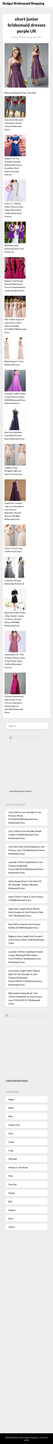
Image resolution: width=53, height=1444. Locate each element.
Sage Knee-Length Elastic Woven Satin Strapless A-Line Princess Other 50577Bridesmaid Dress (26, 912)
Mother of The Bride (18, 1167)
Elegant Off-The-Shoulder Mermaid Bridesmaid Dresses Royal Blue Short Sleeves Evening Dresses (13, 166)
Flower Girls (14, 1125)
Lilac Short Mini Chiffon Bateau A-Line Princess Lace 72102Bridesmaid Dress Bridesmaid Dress (26, 850)
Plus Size (12, 1184)
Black (10, 1108)
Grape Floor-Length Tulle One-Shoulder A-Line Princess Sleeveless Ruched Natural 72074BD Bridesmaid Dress (14, 511)
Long (10, 1150)
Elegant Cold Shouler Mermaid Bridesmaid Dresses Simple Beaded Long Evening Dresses (15, 286)
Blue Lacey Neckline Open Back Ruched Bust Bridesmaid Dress (15, 435)
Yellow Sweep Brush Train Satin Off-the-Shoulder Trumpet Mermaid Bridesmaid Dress (25, 885)
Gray (10, 1133)
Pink (10, 1176)
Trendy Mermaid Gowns (17, 1080)
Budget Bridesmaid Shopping (23, 3)
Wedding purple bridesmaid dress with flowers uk (14, 248)
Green (11, 1142)
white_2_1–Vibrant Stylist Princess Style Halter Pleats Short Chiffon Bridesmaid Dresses (14, 210)
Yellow (11, 1227)
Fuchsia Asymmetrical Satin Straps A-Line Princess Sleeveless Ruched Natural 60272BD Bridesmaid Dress (14, 704)
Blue (10, 1116)
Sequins (12, 1210)
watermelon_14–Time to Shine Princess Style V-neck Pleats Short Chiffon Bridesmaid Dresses (15, 661)
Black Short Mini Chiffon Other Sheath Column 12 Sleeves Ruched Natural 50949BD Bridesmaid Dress (15, 619)
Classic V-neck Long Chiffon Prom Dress (13, 550)
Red (10, 1201)
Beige (11, 1099)
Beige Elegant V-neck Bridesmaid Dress (14, 363)
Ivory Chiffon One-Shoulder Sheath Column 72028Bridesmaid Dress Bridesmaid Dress (25, 834)
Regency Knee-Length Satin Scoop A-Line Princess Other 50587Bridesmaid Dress (26, 940)
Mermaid (12, 1159)
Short (11, 1218)
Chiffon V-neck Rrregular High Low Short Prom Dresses (13, 470)
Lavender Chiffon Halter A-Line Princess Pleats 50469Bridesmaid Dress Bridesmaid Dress (15, 398)
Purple (11, 1193)
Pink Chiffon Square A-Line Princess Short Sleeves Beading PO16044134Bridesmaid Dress (15, 326)
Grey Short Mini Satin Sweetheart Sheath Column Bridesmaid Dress (14, 125)
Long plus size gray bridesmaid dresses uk (14, 582)
